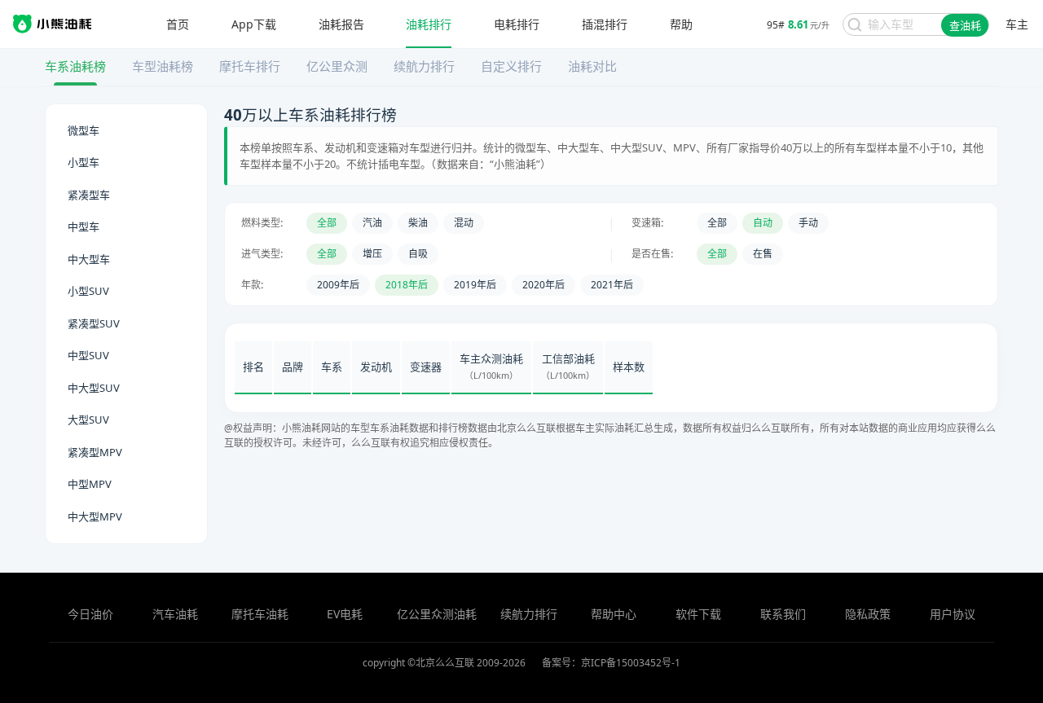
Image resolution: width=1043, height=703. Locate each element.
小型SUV (88, 290)
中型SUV (88, 355)
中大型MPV (95, 516)
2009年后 (338, 285)
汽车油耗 (175, 614)
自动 (762, 223)
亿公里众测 (336, 66)
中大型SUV (94, 387)
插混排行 (604, 24)
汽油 (372, 223)
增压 (372, 254)
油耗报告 (341, 24)
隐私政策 (868, 614)
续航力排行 (424, 66)
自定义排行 (511, 66)
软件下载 (698, 614)
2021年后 (612, 285)
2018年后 (406, 285)
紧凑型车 (89, 194)
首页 (177, 24)
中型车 (83, 226)
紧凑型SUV (94, 323)
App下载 (253, 24)
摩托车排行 (249, 66)
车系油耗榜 (75, 66)
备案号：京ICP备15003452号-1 (611, 663)
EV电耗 (345, 614)
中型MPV (90, 484)
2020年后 (543, 285)
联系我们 (783, 614)
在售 (762, 254)
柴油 (418, 223)
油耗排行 (428, 24)
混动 (463, 223)
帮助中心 (613, 614)
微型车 (83, 130)
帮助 (681, 24)
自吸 (418, 254)
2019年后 (475, 285)
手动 (808, 223)
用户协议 (952, 614)
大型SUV (88, 419)
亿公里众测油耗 (437, 614)
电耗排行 (516, 24)
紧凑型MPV (95, 452)
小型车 (83, 162)
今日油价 (90, 614)
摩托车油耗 (259, 614)
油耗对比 (592, 66)
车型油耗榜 (162, 66)
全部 (327, 223)
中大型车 (89, 259)
